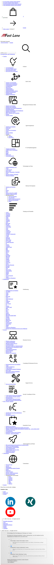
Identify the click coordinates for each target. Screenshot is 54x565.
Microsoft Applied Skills (11, 315)
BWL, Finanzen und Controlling (12, 113)
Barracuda (8, 223)
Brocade (7, 224)
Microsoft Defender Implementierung (13, 400)
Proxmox (8, 266)
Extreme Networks (10, 242)
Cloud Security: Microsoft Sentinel (13, 399)
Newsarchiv (8, 414)
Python (7, 190)
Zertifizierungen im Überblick (12, 290)
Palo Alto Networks (10, 265)
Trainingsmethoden (10, 89)
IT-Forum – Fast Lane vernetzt (12, 433)
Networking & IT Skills (11, 70)
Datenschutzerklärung (7, 524)
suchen (2, 52)
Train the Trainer (9, 115)
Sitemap (5, 527)
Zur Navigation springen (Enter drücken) (11, 1)
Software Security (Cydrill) (11, 193)
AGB (4, 522)
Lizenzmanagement (10, 156)
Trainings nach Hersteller (11, 82)
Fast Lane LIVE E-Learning (12, 71)
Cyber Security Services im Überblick (14, 395)
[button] (12, 29)
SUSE (7, 274)
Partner (7, 469)
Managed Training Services (11, 343)
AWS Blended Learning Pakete (12, 447)
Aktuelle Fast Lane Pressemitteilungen (14, 412)
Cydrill (7, 236)
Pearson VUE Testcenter (11, 353)
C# (6, 189)
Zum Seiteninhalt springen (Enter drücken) (12, 5)
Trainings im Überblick (10, 105)
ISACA (7, 251)
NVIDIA (8, 260)
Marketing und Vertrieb (10, 111)
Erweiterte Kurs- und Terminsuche (8, 54)
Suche (4, 491)
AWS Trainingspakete (10, 448)
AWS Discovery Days (10, 430)
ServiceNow (11, 137)
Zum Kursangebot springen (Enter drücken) (12, 4)
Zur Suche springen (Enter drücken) (10, 2)
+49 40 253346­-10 (4, 42)
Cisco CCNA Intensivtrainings (12, 446)
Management (8, 467)
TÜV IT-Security (9, 275)
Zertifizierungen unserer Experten (13, 468)
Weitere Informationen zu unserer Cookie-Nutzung (17, 559)
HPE (7, 248)
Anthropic (8, 215)
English (24, 27)
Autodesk (8, 221)
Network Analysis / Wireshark (12, 174)
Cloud (7, 168)
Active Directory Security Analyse (13, 396)
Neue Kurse (8, 87)
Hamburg (10, 479)
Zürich (9, 482)
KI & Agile (8, 128)
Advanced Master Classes (11, 68)
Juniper (7, 254)
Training (5, 56)
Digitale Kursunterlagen (11, 92)
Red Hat (7, 267)
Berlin (9, 476)
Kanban (7, 133)
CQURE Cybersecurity (11, 234)
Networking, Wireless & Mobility (13, 371)
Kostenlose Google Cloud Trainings (13, 432)
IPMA (7, 151)
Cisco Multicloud (9, 298)
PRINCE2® (8, 154)
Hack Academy (9, 348)
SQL (7, 191)
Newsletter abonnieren (10, 415)
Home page (5, 492)
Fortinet (7, 244)
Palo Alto (8, 319)
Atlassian (10, 136)
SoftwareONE (9, 270)
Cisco (7, 228)
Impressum (5, 523)
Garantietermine (9, 86)
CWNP (7, 235)
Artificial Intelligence (10, 366)
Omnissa (7, 261)
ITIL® (7, 152)
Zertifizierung (6, 279)
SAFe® (7, 129)
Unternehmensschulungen (11, 85)
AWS (7, 222)
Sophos (7, 272)
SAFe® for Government (11, 130)
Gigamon (8, 246)
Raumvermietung (9, 350)
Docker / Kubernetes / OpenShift (12, 172)
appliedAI (8, 216)
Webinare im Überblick (10, 426)
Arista (7, 217)
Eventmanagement (10, 344)
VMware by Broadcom (10, 278)
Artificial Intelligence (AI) (11, 167)
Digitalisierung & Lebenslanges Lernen (14, 347)
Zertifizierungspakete (10, 452)
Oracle (7, 263)
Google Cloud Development (14, 198)
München (10, 480)
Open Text (8, 262)
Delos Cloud (8, 240)
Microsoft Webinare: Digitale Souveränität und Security (17, 427)
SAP (7, 268)
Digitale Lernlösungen (10, 341)
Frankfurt (10, 477)
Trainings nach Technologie (11, 83)
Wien (9, 481)
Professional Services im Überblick (13, 364)
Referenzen (8, 470)
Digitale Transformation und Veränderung (14, 110)
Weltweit (10, 483)
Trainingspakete (9, 88)
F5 (6, 243)
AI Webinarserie (9, 431)
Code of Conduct (9, 471)
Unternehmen (6, 453)
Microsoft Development (13, 200)
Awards (7, 465)
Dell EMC (8, 238)
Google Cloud (9, 247)
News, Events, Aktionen (8, 401)
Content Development (10, 342)
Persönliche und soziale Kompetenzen (14, 108)
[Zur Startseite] (10, 40)
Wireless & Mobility (10, 175)
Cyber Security (9, 169)
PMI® (7, 153)
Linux (7, 173)
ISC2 (7, 253)
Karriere (5, 484)
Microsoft (8, 256)
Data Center (8, 170)
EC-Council (8, 241)
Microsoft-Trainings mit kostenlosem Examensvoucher (17, 445)
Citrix (7, 229)
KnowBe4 (8, 255)
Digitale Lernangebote (10, 94)
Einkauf (7, 114)
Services (5, 329)
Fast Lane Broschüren (10, 474)
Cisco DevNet (11, 197)
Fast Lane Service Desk (11, 384)
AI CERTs (8, 213)
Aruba (7, 218)
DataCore (8, 237)
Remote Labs (8, 351)
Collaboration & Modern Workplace (13, 369)
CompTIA (8, 232)
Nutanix (7, 259)
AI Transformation (10, 67)
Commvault (8, 231)
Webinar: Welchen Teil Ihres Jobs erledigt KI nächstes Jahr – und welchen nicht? (22, 428)
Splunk (7, 273)
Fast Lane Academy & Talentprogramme (14, 346)
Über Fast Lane (9, 464)
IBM (7, 249)
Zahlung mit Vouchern (10, 451)
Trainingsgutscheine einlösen (12, 91)
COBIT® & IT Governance (11, 150)
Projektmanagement (10, 109)
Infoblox (7, 250)
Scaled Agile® (9, 322)
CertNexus (8, 225)
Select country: (6, 29)
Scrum (7, 131)
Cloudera (8, 230)
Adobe (7, 212)
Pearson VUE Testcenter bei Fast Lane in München (16, 328)
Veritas (7, 276)
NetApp (7, 257)
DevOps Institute (9, 132)
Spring (9, 201)
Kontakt (11, 42)
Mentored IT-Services (10, 372)
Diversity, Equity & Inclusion (12, 473)
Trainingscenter (9, 93)
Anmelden (5, 528)
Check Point (8, 226)
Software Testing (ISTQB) (11, 194)
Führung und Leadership (11, 107)
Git (6, 188)
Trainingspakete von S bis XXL (12, 449)
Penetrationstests (9, 397)
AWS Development (12, 196)
